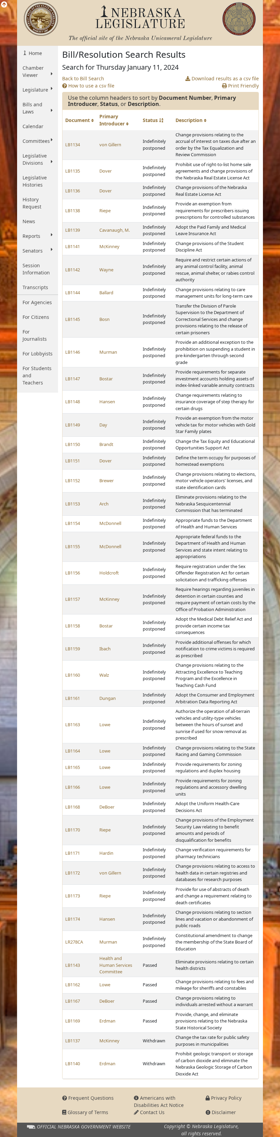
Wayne (106, 270)
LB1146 (72, 352)
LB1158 (72, 626)
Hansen (107, 401)
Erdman (107, 1021)
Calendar (33, 126)
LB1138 (72, 210)
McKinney (109, 246)
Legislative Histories (35, 181)
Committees (36, 141)
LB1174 (72, 919)
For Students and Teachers (37, 375)
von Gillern (110, 144)
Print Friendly (243, 85)
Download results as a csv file (224, 78)
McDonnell (110, 523)
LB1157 (72, 599)
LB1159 (72, 649)
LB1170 (72, 830)
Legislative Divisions (35, 159)
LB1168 (72, 807)
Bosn (104, 319)
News (29, 221)
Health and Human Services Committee (115, 965)
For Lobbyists (38, 353)
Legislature (35, 89)
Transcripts (35, 287)
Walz (104, 675)
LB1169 (72, 1021)
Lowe (104, 724)
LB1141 (72, 246)
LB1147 (72, 379)
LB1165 (72, 767)
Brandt (106, 444)
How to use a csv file (90, 85)
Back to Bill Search (83, 78)
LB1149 (72, 425)
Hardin (106, 853)
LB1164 (72, 751)
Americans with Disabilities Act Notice (159, 1101)
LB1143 (72, 965)
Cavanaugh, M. (114, 230)
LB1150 (72, 444)
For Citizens (36, 317)
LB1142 (72, 270)
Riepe (105, 210)
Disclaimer (223, 1112)
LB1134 (72, 144)
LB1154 (72, 523)
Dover (105, 171)
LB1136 (72, 191)
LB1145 (72, 319)
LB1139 (72, 230)
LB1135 (72, 171)
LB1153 (72, 504)
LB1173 (72, 896)
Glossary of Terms (87, 1112)
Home (34, 53)
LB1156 (72, 573)
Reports (31, 236)
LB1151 (72, 461)
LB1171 (72, 853)
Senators (33, 250)
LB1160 (72, 675)
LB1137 (72, 1041)
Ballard (106, 292)
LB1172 (72, 873)
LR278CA (74, 942)
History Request (32, 203)
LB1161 (72, 698)
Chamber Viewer (33, 71)
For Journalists (35, 335)
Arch (104, 504)
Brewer (106, 480)
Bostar (106, 379)
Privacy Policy (225, 1098)
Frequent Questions (90, 1098)
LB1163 (72, 724)
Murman (108, 352)
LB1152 (72, 480)
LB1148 (72, 401)
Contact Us (152, 1112)
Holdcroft (109, 573)
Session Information (36, 269)
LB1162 (72, 985)
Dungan (107, 698)
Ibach (105, 649)
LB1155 (72, 546)
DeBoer (106, 807)
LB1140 (72, 1063)
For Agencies (37, 302)
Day (103, 425)
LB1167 (72, 1001)
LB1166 (72, 787)
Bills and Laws (32, 108)
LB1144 (72, 292)
